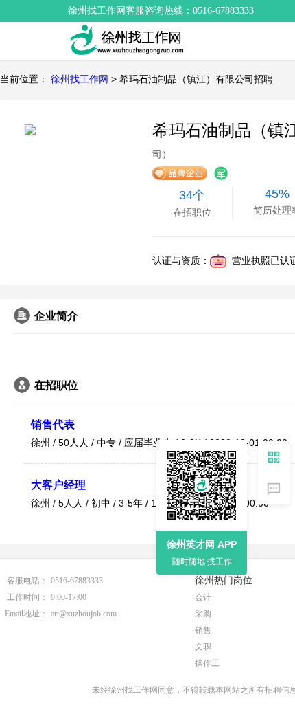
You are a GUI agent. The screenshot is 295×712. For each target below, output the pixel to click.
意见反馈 (274, 488)
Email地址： (26, 614)
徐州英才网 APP (202, 544)
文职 (203, 647)
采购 (203, 614)
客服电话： (27, 581)
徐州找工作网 (79, 79)
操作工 (207, 663)
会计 (203, 597)
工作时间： (27, 597)
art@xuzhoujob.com (84, 614)
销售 (203, 630)
